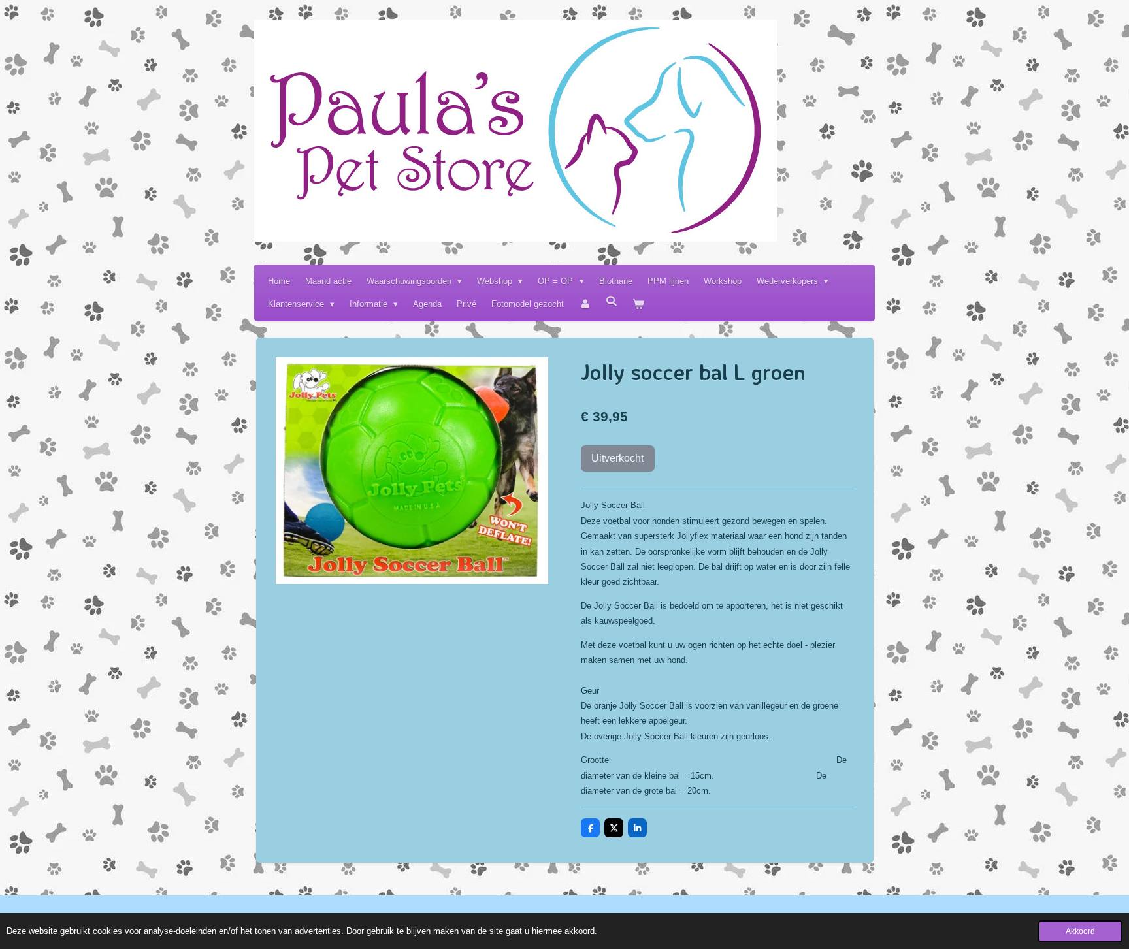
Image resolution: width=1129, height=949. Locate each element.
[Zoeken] (612, 301)
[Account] (584, 304)
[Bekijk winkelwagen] (639, 304)
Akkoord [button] (1080, 931)
